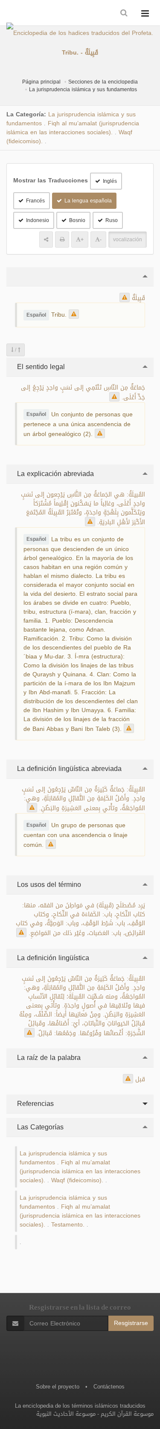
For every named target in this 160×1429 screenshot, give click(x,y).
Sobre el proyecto (57, 1386)
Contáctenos (109, 1386)
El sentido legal (40, 366)
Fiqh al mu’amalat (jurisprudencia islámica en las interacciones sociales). (72, 128)
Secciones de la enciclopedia (103, 82)
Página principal (41, 82)
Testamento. (67, 1224)
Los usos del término (48, 884)
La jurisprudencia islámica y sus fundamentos (83, 89)
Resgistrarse (131, 1323)
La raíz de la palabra (48, 1057)
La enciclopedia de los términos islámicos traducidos (80, 1405)
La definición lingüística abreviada (68, 768)
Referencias (34, 1103)
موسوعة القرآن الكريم (127, 1414)
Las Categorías (39, 1127)
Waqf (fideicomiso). (77, 1180)
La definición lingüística (52, 957)
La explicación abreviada (54, 473)
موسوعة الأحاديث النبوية (66, 1414)
